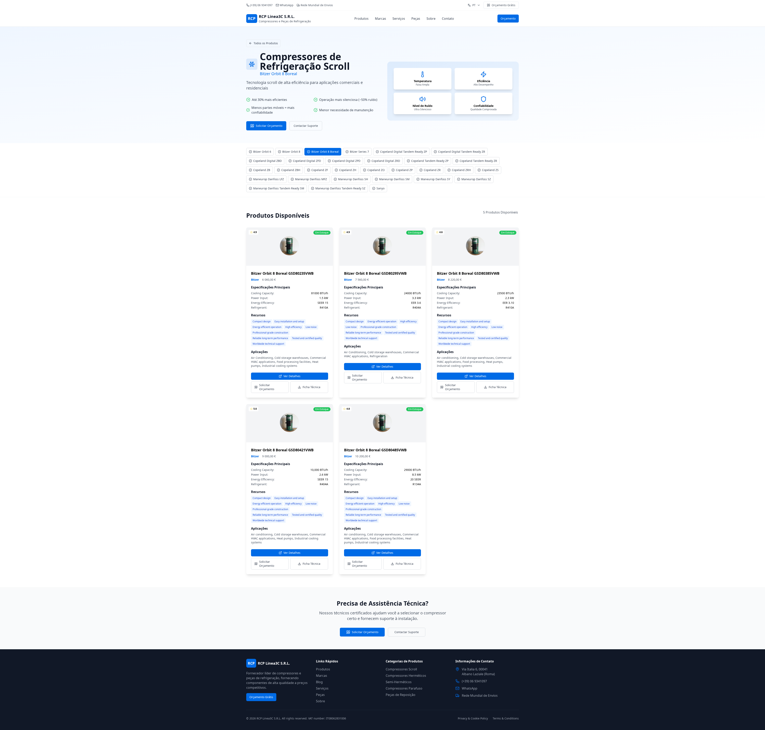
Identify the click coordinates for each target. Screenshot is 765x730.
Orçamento (508, 18)
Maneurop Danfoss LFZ (268, 179)
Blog (319, 682)
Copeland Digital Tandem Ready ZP (403, 151)
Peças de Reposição (400, 695)
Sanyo (380, 188)
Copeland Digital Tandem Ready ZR (461, 151)
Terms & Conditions (506, 718)
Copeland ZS (490, 170)
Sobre (431, 18)
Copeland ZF (319, 170)
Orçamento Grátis (503, 5)
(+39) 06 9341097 (261, 5)
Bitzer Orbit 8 (291, 151)
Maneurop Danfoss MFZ (311, 179)
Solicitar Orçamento (269, 126)
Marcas (380, 18)
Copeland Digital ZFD (307, 161)
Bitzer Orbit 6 (262, 151)
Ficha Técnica (311, 387)
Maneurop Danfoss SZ (476, 179)
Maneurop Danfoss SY (435, 179)
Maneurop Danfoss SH (353, 179)
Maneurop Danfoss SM (394, 179)
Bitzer (255, 279)
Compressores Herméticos (406, 675)
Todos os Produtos (266, 43)
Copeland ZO (376, 170)
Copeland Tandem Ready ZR (478, 161)
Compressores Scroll (401, 669)
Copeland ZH (347, 170)
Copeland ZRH (461, 170)
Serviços (398, 18)
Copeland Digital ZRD (386, 161)
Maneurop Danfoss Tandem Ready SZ (340, 188)
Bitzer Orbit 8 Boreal (325, 151)
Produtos (361, 18)
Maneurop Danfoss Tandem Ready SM (278, 188)
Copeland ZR (432, 170)
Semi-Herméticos (399, 682)
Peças (415, 18)
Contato (448, 18)
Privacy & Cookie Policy (473, 718)
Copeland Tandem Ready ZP (429, 161)
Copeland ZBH (290, 170)
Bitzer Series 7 (359, 151)
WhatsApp (286, 5)
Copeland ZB (261, 170)
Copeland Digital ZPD (346, 161)
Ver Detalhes (291, 376)
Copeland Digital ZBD (267, 161)
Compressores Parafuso (404, 688)
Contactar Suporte (306, 126)
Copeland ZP (404, 170)
